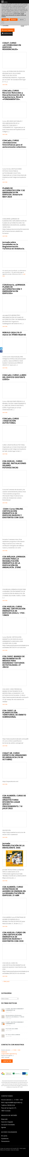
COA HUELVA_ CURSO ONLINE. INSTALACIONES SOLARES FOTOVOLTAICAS (14, 464)
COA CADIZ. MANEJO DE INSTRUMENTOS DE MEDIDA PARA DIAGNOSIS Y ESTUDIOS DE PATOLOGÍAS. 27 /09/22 (13, 661)
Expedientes (5, 1138)
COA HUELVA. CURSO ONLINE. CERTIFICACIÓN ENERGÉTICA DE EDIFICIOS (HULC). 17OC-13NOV (13, 610)
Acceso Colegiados (8, 30)
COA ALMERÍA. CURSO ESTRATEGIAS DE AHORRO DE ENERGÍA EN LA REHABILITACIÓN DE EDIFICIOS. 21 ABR (14, 891)
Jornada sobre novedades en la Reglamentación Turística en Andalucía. (13, 245)
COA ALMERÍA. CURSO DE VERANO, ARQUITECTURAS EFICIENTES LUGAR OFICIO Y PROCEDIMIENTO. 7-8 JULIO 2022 (14, 802)
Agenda (3, 1127)
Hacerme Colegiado (7, 1122)
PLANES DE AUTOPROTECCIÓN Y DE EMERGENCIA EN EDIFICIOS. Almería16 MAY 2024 (13, 192)
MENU (6, 2)
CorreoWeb (5, 25)
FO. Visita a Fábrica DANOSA (13, 1034)
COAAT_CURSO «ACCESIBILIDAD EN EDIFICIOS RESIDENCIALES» (11, 46)
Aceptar (5, 19)
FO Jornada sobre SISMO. (12, 1028)
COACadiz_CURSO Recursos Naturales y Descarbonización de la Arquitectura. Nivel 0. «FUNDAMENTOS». (13, 94)
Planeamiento (5, 1141)
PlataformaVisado (24, 25)
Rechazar (13, 19)
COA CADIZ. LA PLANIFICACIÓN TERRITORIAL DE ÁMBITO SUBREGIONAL (14, 713)
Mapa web (4, 1119)
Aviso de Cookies (15, 1150)
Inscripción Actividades (8, 1125)
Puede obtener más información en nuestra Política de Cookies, (14, 15)
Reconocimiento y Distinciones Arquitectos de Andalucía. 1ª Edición (15, 1016)
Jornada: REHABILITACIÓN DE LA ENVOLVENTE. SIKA (13, 845)
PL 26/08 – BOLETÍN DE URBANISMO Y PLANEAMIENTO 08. (15, 1009)
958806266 (4, 1052)
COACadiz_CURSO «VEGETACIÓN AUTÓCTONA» (10, 420)
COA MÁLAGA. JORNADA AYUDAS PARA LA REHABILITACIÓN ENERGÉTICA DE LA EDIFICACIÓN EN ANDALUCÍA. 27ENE (13, 562)
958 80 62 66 (11, 1105)
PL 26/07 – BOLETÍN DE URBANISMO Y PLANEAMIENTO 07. (15, 1022)
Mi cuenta (4, 1136)
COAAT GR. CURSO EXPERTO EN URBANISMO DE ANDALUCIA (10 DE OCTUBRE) (14, 756)
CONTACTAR (7, 1061)
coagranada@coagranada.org (9, 1053)
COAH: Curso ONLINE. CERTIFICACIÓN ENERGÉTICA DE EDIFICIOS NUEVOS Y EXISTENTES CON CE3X (13, 513)
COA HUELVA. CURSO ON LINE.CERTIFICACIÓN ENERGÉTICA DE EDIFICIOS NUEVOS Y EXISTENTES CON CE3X (14, 936)
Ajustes (22, 19)
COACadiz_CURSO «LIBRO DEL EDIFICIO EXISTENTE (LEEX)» (14, 377)
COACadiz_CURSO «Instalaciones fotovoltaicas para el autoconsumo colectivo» (14, 143)
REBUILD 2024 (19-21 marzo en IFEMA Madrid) (14, 333)
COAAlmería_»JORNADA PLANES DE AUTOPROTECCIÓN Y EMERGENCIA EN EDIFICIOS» (13, 289)
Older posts (6, 981)
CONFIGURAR (16, 13)
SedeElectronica (8, 33)
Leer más (4, 84)
